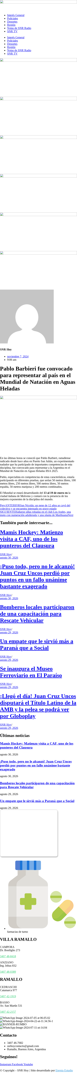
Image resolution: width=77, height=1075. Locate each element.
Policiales (12, 18)
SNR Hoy (5, 554)
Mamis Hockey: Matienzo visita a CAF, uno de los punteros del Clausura (31, 539)
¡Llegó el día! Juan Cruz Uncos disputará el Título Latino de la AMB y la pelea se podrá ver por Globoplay (38, 706)
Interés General (15, 15)
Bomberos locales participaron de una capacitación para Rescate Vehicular (37, 614)
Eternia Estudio (64, 1070)
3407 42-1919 (8, 996)
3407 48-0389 (8, 971)
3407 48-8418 (8, 956)
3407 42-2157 (8, 1011)
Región (11, 24)
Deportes (12, 21)
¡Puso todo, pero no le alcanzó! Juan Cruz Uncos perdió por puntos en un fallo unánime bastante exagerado (37, 576)
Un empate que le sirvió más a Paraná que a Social (36, 644)
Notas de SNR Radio (19, 28)
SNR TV (12, 31)
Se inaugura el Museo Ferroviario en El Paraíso (31, 671)
